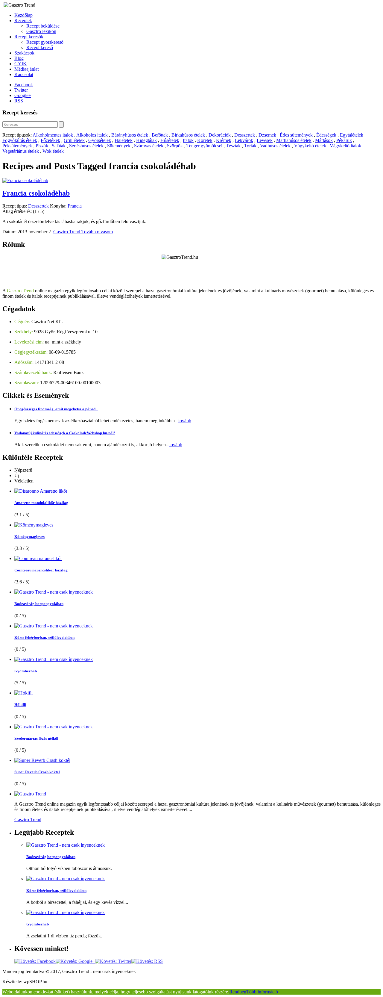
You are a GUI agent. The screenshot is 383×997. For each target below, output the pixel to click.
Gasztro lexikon (41, 31)
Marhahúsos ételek (293, 140)
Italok (188, 140)
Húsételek (169, 140)
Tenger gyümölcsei (204, 145)
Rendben (237, 991)
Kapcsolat (23, 74)
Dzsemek (267, 134)
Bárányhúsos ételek (129, 134)
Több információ (262, 991)
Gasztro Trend (67, 231)
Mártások (324, 140)
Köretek (204, 140)
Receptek (23, 20)
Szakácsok (24, 52)
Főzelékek (50, 140)
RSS (18, 100)
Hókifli (20, 704)
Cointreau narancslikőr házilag (41, 570)
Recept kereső (39, 47)
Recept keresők (28, 36)
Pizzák (42, 145)
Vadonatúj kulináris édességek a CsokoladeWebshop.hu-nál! (64, 433)
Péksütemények (17, 145)
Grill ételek (74, 140)
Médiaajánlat (26, 69)
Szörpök (175, 145)
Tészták (233, 145)
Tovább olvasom (97, 231)
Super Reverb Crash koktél (37, 772)
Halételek (124, 140)
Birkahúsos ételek (188, 134)
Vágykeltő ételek (310, 145)
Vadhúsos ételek (275, 145)
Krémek (223, 140)
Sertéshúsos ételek (86, 145)
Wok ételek (53, 151)
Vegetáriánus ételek (20, 151)
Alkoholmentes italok (53, 134)
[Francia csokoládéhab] (25, 180)
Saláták (59, 145)
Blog (19, 58)
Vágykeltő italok (345, 145)
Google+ (22, 95)
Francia (75, 205)
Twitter (21, 90)
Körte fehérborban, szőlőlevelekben (44, 637)
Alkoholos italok (92, 134)
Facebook (23, 84)
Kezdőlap (23, 15)
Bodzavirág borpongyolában (38, 603)
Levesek (265, 140)
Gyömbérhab (25, 671)
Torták (250, 145)
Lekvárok (244, 140)
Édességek (326, 134)
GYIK (20, 63)
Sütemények (118, 145)
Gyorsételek (99, 140)
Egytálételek (351, 134)
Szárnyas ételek (148, 145)
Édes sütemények (296, 134)
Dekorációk (220, 134)
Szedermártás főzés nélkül (36, 738)
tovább (184, 420)
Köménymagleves (29, 536)
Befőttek (160, 134)
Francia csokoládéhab (36, 193)
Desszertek (244, 134)
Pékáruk (344, 140)
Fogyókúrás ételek (19, 140)
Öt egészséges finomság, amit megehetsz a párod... (56, 409)
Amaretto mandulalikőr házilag (41, 502)
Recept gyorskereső (44, 42)
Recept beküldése (43, 25)
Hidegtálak (146, 140)
